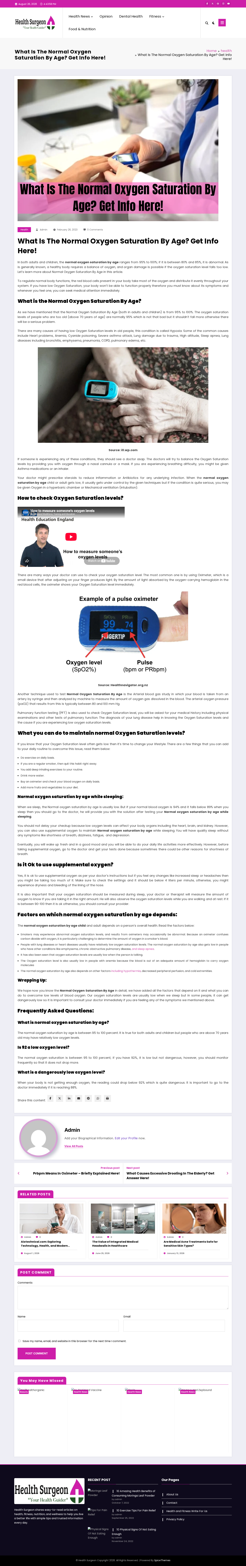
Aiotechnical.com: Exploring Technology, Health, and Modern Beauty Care (44, 1244)
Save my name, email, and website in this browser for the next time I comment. (74, 1341)
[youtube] (229, 4)
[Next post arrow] (227, 1173)
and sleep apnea (143, 949)
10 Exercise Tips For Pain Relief (136, 1510)
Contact (171, 1503)
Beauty (24, 1391)
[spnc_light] (213, 22)
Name (21, 1316)
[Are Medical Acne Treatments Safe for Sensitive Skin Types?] (194, 1218)
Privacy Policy (175, 1519)
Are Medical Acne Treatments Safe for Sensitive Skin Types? (191, 1244)
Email (127, 1316)
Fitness (155, 16)
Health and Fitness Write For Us (186, 1511)
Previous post (110, 1167)
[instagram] (223, 4)
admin (43, 229)
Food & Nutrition (82, 29)
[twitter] (59, 1098)
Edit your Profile (126, 1138)
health (24, 229)
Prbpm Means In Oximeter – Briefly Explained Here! (76, 1173)
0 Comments (95, 229)
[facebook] (50, 1098)
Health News (79, 16)
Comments (25, 1283)
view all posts (73, 1146)
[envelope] (78, 1098)
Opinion (106, 16)
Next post (133, 1167)
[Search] (207, 22)
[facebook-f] (207, 4)
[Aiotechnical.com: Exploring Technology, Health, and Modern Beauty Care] (52, 1218)
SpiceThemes (162, 1560)
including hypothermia (126, 971)
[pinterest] (88, 1098)
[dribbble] (218, 4)
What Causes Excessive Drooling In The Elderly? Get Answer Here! (170, 1175)
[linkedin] (69, 1098)
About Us (172, 1494)
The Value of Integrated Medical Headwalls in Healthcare (115, 1244)
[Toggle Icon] (222, 22)
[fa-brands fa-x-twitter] (213, 4)
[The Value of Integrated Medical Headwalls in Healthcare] (123, 1218)
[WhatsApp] (98, 1098)
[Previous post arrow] (19, 1173)
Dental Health (131, 16)
